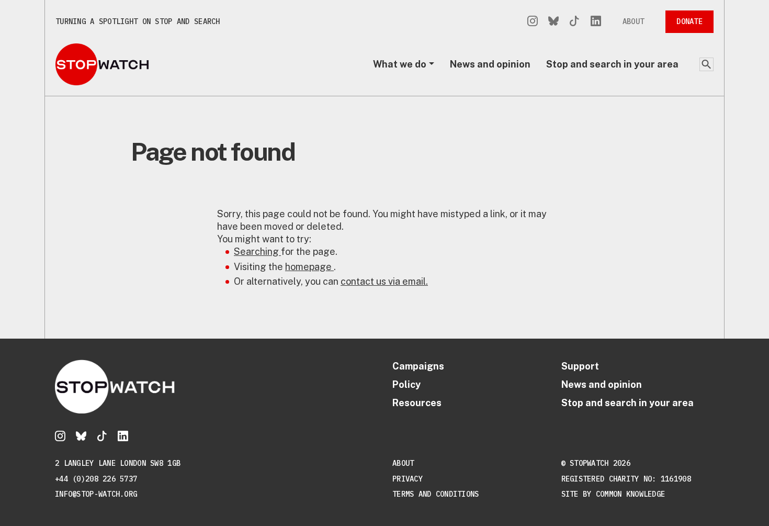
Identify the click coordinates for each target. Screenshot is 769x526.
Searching (257, 251)
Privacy (407, 479)
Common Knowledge (630, 494)
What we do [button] (399, 64)
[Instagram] (532, 22)
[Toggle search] (706, 64)
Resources (417, 402)
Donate (689, 21)
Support (580, 366)
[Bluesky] (553, 22)
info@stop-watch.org (96, 494)
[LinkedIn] (596, 22)
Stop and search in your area (612, 64)
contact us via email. (384, 281)
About (633, 21)
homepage (309, 266)
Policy (406, 384)
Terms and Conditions (435, 494)
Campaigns (418, 366)
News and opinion (490, 64)
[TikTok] (574, 22)
